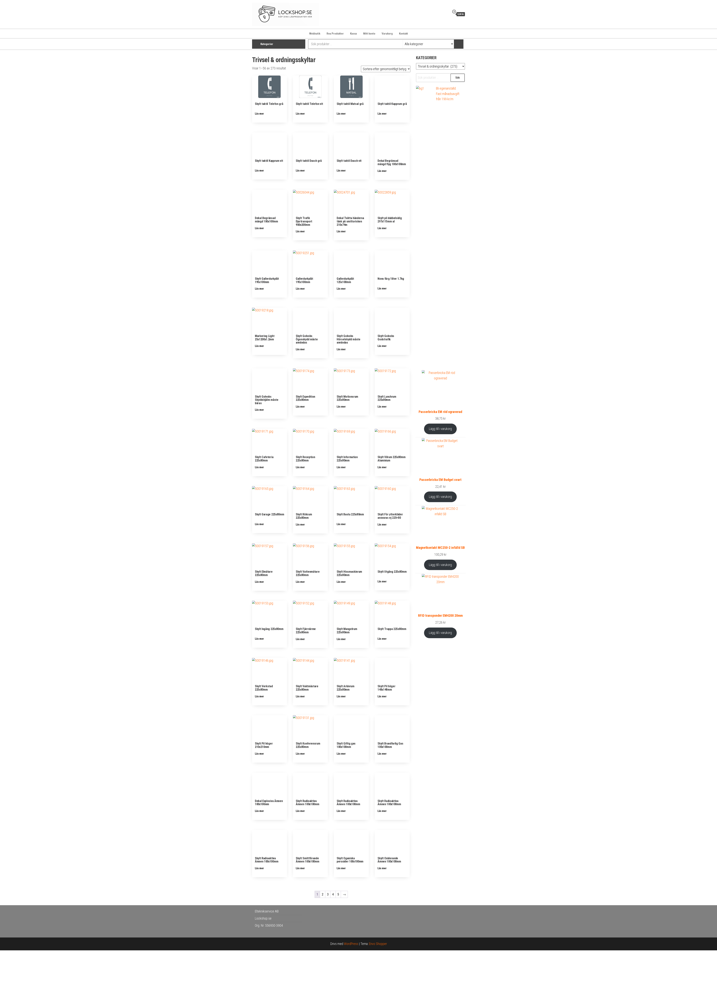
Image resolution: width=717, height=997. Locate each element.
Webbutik (314, 33)
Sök (457, 77)
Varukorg (387, 33)
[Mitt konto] (446, 14)
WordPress (351, 944)
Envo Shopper (378, 944)
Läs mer (259, 113)
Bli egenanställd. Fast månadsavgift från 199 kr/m (447, 93)
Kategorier (266, 44)
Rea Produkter (335, 33)
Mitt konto (369, 33)
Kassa (353, 33)
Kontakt (403, 33)
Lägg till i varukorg (440, 429)
